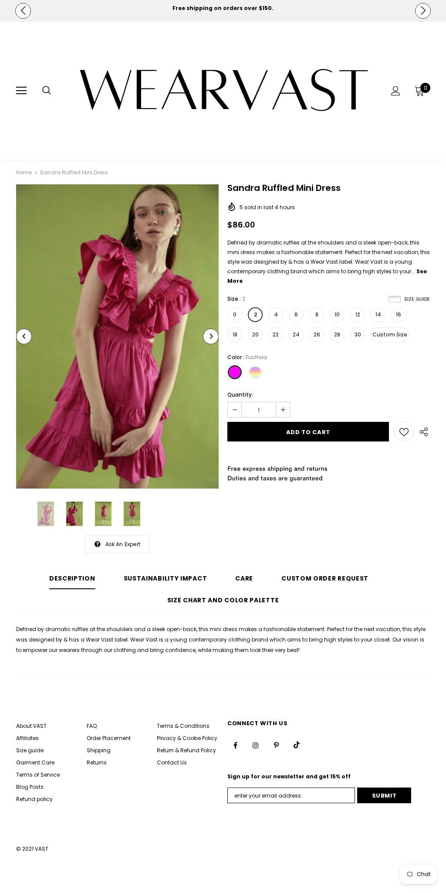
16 (398, 314)
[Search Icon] (46, 90)
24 (296, 334)
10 (337, 314)
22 (276, 334)
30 (358, 334)
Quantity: (240, 394)
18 (235, 334)
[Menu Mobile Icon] (21, 90)
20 (255, 334)
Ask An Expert (123, 544)
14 (378, 314)
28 (337, 334)
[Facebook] (235, 745)
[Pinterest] (276, 745)
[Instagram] (256, 745)
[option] (223, 8)
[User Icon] (395, 90)
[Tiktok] (296, 745)
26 (317, 334)
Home (24, 172)
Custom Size (389, 334)
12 (357, 314)
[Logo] (224, 90)
